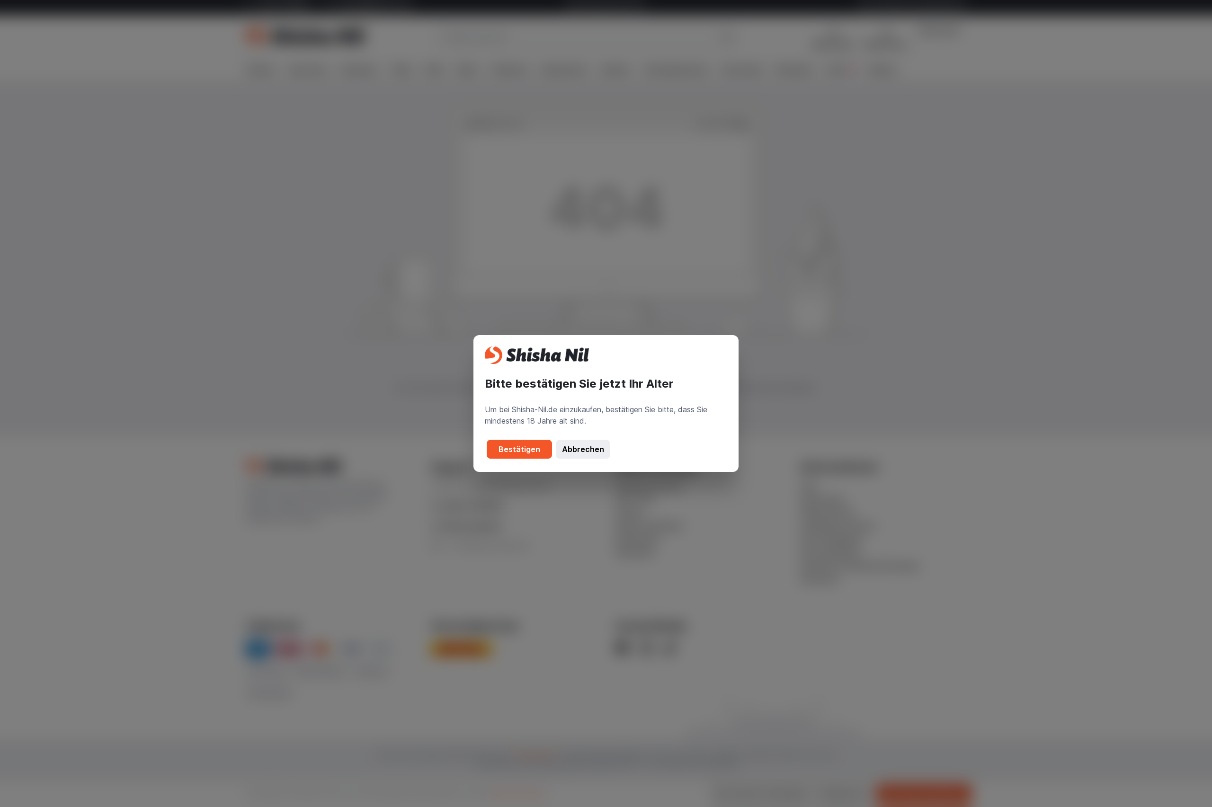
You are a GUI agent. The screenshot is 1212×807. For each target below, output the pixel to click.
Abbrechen (583, 449)
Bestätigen (519, 449)
